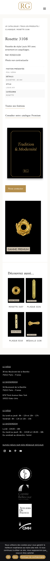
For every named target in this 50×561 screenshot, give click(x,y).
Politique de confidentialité (32, 557)
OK (8, 557)
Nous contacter (15, 189)
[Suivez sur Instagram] (5, 451)
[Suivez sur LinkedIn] (10, 451)
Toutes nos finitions (15, 106)
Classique (10, 29)
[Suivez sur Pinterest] (15, 451)
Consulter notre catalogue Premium (23, 116)
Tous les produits (29, 26)
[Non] (46, 551)
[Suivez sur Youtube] (21, 451)
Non (15, 557)
